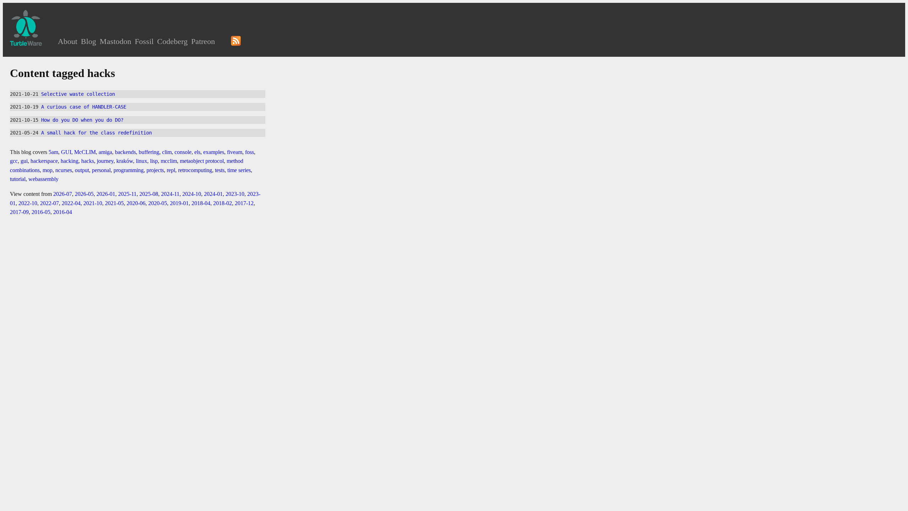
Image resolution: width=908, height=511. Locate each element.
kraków (124, 161)
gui (24, 161)
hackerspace (44, 161)
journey (105, 161)
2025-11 (127, 194)
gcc (14, 161)
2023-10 (235, 194)
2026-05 (84, 194)
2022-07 (49, 203)
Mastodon (115, 41)
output (82, 170)
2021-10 (92, 203)
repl (171, 170)
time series (239, 170)
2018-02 (222, 203)
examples (213, 152)
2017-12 (244, 203)
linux (141, 161)
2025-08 (148, 194)
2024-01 (213, 194)
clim (167, 152)
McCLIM (85, 152)
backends (125, 152)
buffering (149, 152)
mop (47, 170)
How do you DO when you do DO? (82, 120)
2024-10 (191, 194)
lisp (154, 161)
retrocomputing (195, 170)
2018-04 (201, 203)
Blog (88, 41)
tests (220, 170)
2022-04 (71, 203)
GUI (66, 152)
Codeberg (172, 41)
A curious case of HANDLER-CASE (83, 107)
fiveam (234, 152)
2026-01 (105, 194)
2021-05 (114, 203)
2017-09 (19, 212)
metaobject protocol (202, 161)
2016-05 (41, 212)
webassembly (43, 179)
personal (101, 170)
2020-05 (157, 203)
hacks (87, 161)
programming (129, 170)
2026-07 (62, 194)
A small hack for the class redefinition (96, 133)
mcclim (169, 161)
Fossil (144, 41)
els (197, 152)
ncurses (63, 170)
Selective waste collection (78, 94)
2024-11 (170, 194)
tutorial (18, 179)
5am (53, 152)
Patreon (203, 41)
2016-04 (62, 212)
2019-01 (179, 203)
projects (155, 170)
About (67, 41)
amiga (105, 152)
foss (249, 152)
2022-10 (27, 203)
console (183, 152)
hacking (69, 161)
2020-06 (136, 203)
